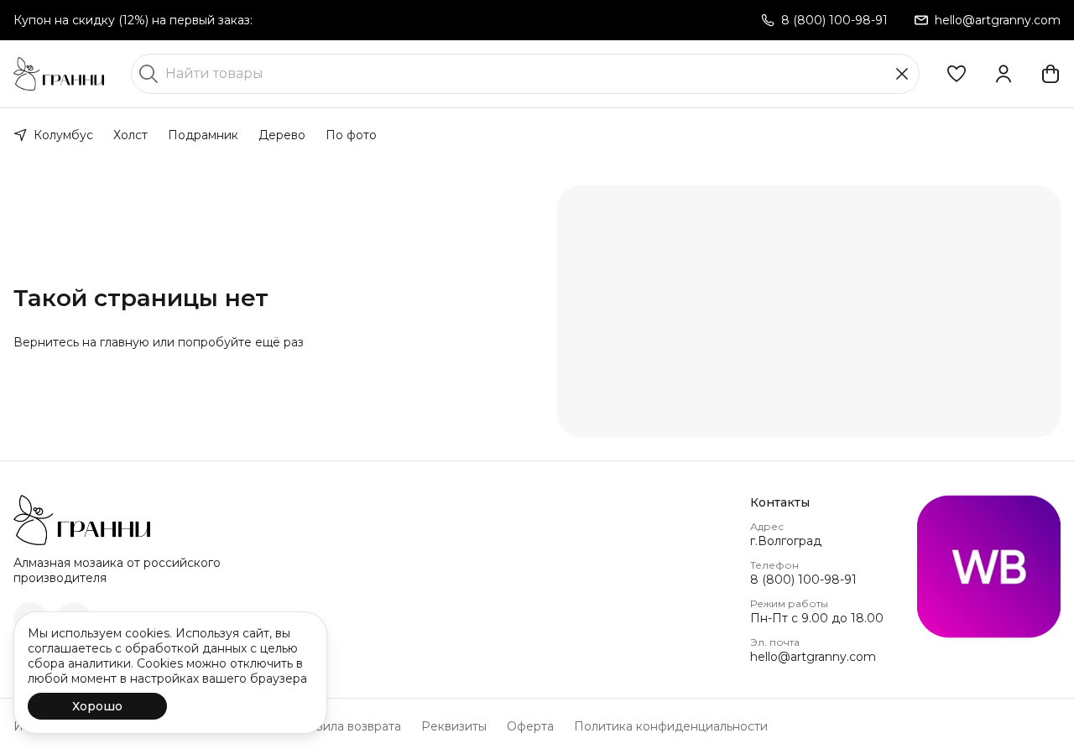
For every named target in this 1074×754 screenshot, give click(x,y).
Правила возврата (346, 726)
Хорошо (97, 706)
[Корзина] (1050, 74)
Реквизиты (454, 726)
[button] (956, 74)
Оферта (530, 726)
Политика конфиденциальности (671, 726)
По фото (351, 135)
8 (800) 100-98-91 (803, 579)
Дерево (281, 135)
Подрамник (203, 135)
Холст (130, 135)
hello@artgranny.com (813, 656)
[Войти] (1003, 74)
